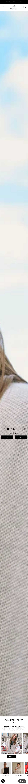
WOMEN (7, 437)
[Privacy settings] (3, 781)
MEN (21, 437)
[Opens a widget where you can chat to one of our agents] (22, 781)
